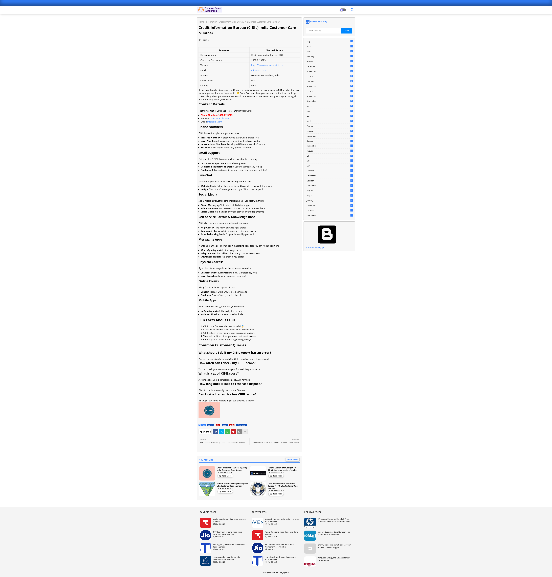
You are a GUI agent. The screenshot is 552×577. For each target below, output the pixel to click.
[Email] (239, 431)
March (329, 51)
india (232, 425)
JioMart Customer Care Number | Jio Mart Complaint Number (334, 533)
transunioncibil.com (219, 118)
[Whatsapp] (227, 431)
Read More (226, 475)
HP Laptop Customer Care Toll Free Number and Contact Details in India (334, 520)
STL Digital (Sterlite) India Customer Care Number (229, 545)
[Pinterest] (233, 431)
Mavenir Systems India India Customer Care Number (282, 520)
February (329, 56)
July (329, 156)
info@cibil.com (258, 70)
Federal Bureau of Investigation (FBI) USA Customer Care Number (282, 469)
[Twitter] (221, 431)
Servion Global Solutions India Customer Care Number (226, 558)
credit (224, 425)
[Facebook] (215, 431)
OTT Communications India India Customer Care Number (227, 533)
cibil (218, 425)
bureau (210, 425)
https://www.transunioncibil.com (267, 65)
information (211, 21)
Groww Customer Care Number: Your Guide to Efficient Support (334, 546)
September (329, 101)
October (329, 76)
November (329, 71)
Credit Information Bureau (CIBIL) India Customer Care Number (232, 469)
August (329, 106)
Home (201, 21)
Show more (292, 459)
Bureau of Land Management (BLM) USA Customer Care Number (232, 485)
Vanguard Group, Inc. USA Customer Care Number (334, 559)
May (329, 41)
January (329, 61)
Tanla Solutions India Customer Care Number (229, 520)
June (329, 111)
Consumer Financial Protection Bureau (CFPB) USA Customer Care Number (283, 486)
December (329, 66)
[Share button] (245, 431)
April (329, 46)
